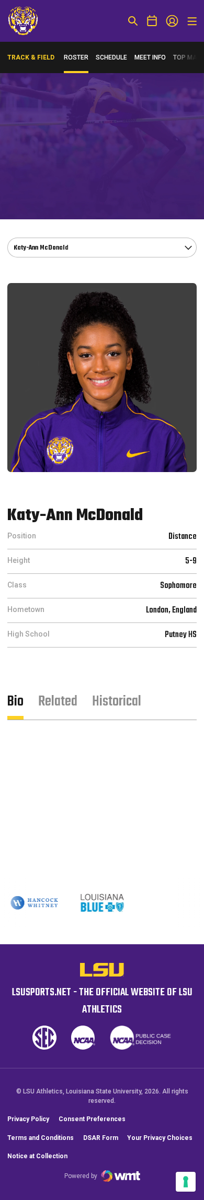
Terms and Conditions (40, 1138)
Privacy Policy (28, 1119)
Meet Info (150, 57)
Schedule (111, 57)
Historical (116, 701)
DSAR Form (100, 1138)
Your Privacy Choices (159, 1138)
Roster (76, 57)
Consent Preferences (92, 1119)
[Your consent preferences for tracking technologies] (186, 1182)
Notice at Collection (37, 1156)
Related (57, 701)
